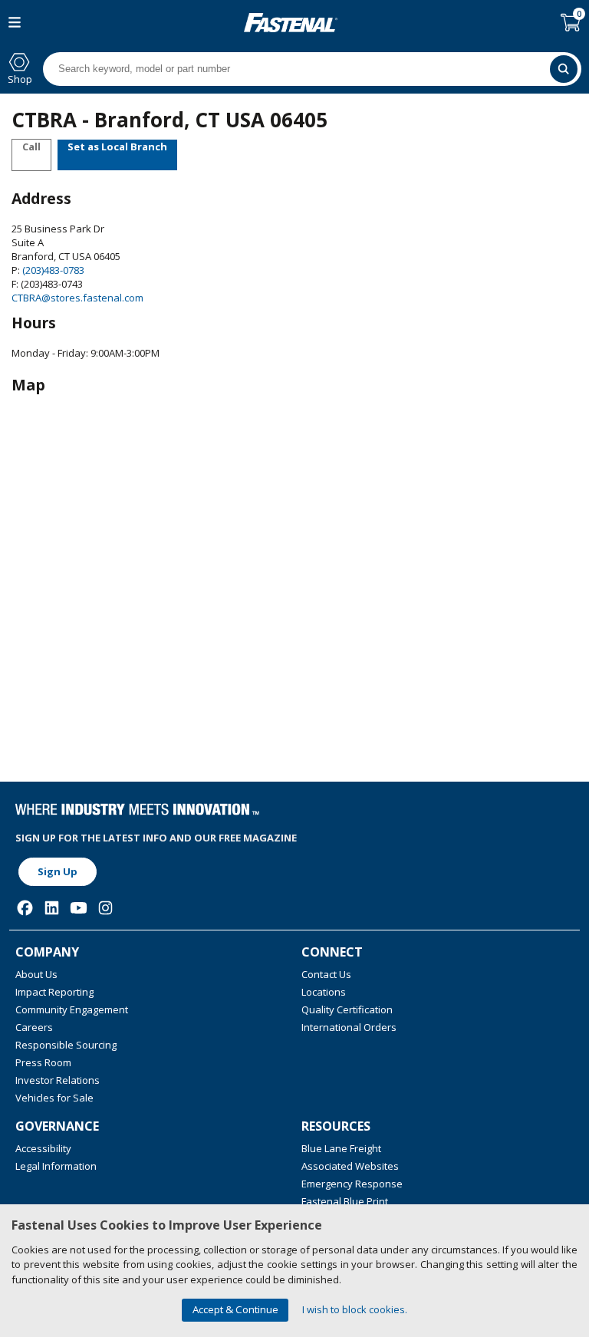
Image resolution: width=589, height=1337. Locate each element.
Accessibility (43, 1148)
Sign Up (57, 871)
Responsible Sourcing (66, 1045)
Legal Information (56, 1166)
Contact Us (326, 974)
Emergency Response (352, 1183)
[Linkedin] (51, 907)
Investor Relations (57, 1080)
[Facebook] (25, 907)
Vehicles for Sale (54, 1098)
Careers (34, 1027)
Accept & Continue (235, 1309)
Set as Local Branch (117, 146)
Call (31, 146)
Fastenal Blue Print (344, 1201)
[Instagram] (105, 907)
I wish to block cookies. (354, 1309)
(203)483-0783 (52, 270)
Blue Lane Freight (341, 1148)
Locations (323, 992)
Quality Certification (347, 1009)
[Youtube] (78, 907)
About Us (36, 974)
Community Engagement (71, 1009)
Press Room (43, 1062)
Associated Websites (350, 1166)
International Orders (349, 1027)
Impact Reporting (54, 992)
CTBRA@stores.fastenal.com (77, 298)
